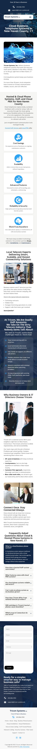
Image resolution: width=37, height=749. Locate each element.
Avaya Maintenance (24, 723)
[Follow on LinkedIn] (20, 737)
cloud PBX (25, 128)
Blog (15, 720)
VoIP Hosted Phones (25, 726)
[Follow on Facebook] (16, 737)
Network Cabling (9, 729)
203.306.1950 (20, 7)
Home (7, 720)
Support (14, 732)
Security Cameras (20, 729)
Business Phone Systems (25, 720)
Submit (9, 668)
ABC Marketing (24, 746)
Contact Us (21, 732)
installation (14, 243)
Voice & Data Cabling (12, 726)
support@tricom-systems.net (20, 10)
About (11, 720)
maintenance (26, 243)
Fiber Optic (29, 729)
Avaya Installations (12, 723)
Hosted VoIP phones (12, 128)
